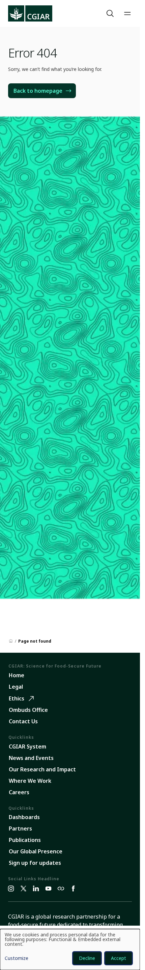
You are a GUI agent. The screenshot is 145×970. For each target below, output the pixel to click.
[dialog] (70, 949)
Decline (87, 958)
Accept (118, 958)
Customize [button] (16, 958)
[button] (111, 13)
